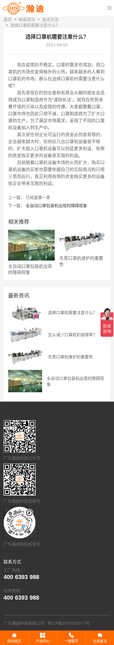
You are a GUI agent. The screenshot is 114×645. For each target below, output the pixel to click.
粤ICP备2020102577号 (68, 623)
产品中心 (43, 641)
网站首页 (14, 641)
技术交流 (50, 19)
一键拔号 (71, 641)
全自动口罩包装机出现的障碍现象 (56, 205)
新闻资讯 (27, 19)
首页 (8, 19)
